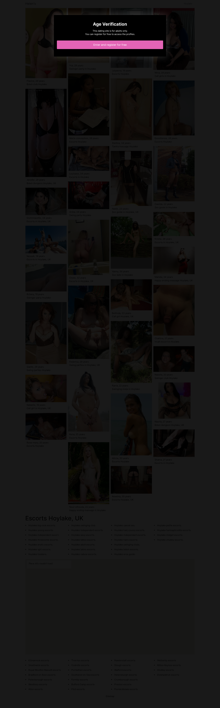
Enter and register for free (110, 44)
